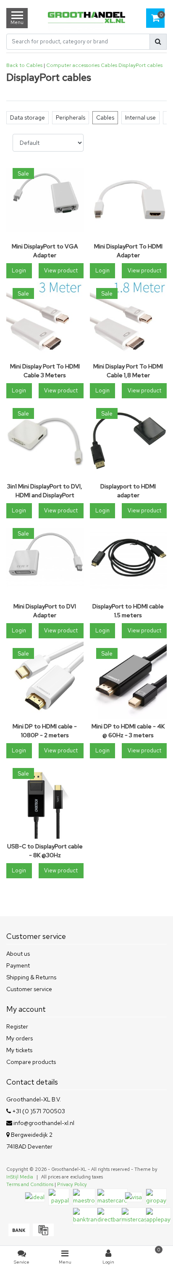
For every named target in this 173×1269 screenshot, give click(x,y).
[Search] (158, 42)
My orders (19, 1038)
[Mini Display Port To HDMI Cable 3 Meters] (45, 320)
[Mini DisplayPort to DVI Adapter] (45, 560)
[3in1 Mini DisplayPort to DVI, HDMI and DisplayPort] (45, 440)
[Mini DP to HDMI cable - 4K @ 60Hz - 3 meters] (128, 680)
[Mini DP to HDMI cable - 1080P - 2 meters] (45, 680)
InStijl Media (19, 1177)
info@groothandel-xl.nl (43, 1123)
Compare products (31, 1062)
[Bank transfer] (18, 1234)
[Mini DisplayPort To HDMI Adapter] (128, 200)
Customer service (29, 989)
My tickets (19, 1050)
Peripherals (70, 117)
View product (61, 270)
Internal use (140, 117)
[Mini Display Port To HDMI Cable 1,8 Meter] (128, 320)
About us (18, 953)
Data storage (27, 117)
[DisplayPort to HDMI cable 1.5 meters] (128, 560)
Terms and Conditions (29, 1184)
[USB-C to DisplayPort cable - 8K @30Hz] (45, 800)
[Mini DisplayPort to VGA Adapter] (45, 200)
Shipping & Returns (31, 977)
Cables (109, 65)
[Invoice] (42, 1234)
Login (19, 270)
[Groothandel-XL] (86, 18)
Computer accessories (73, 65)
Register (17, 1026)
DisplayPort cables (140, 65)
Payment (18, 965)
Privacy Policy (72, 1184)
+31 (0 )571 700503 (38, 1111)
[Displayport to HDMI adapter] (128, 440)
